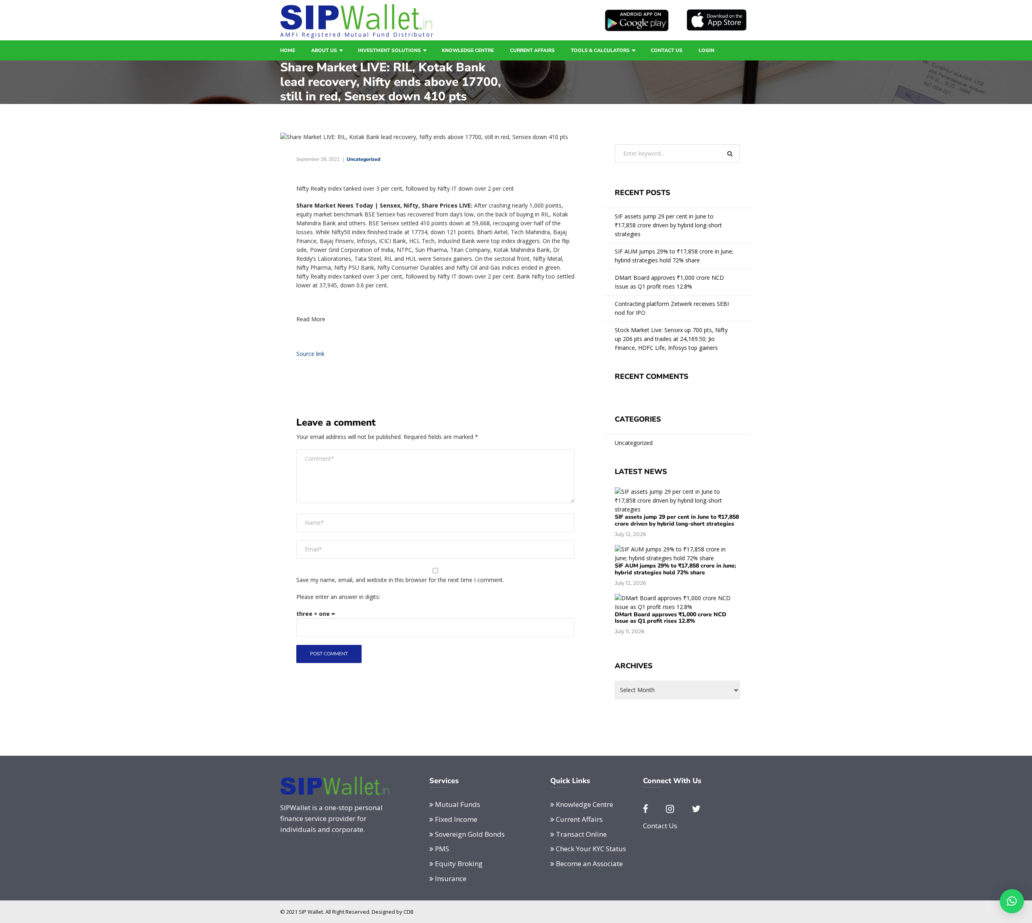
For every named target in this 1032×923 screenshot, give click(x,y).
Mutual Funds (457, 804)
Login (706, 50)
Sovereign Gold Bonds (470, 834)
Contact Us (666, 50)
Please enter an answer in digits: (338, 597)
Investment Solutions (389, 50)
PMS (442, 848)
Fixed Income (456, 819)
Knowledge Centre (468, 50)
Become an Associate (589, 863)
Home (287, 50)
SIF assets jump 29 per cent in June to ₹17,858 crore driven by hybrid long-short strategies (668, 225)
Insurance (450, 878)
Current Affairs (532, 50)
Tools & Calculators (600, 50)
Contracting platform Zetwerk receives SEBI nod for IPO (672, 308)
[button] (1012, 901)
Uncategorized (363, 159)
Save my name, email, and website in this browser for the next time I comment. (400, 580)
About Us (324, 50)
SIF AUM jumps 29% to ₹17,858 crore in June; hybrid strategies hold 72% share (674, 255)
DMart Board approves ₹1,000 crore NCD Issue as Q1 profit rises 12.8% (669, 282)
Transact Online (581, 834)
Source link (310, 354)
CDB (409, 911)
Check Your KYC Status (591, 848)
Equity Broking (459, 863)
